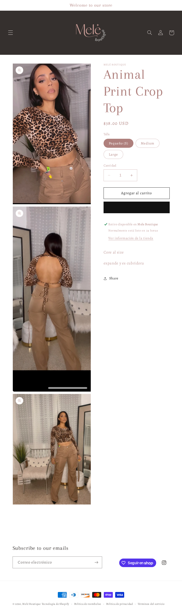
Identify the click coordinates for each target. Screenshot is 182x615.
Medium (147, 143)
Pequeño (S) (118, 143)
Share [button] (113, 278)
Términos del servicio (151, 604)
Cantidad (110, 165)
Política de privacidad (119, 604)
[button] (10, 32)
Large (113, 154)
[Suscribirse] (96, 562)
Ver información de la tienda (130, 238)
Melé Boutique (31, 604)
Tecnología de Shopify (55, 604)
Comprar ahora (136, 207)
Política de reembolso (87, 604)
